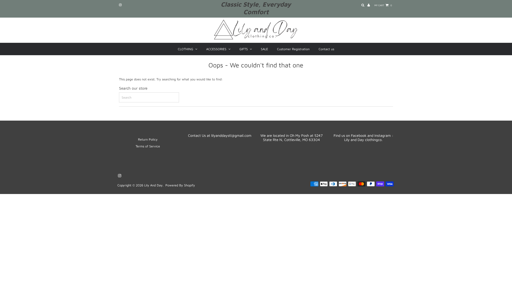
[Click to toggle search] (362, 5)
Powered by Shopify (180, 185)
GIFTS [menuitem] (243, 49)
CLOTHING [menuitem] (185, 49)
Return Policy (148, 139)
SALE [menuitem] (264, 49)
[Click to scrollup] (504, 280)
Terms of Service (148, 146)
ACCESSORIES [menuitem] (216, 49)
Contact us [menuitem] (326, 49)
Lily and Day (153, 185)
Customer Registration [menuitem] (293, 49)
